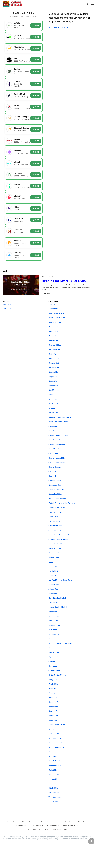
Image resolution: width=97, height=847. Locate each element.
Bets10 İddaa (53, 390)
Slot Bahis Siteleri (55, 738)
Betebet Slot (53, 340)
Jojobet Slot (53, 589)
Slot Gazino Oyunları (56, 747)
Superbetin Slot (54, 765)
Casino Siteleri (54, 471)
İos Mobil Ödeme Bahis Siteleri (60, 580)
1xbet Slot (52, 304)
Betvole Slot (53, 404)
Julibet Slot (52, 594)
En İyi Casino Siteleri (56, 508)
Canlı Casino (53, 431)
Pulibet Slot (52, 698)
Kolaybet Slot (53, 603)
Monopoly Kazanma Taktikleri (60, 643)
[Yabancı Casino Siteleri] (13, 3)
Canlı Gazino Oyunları (57, 444)
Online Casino (54, 670)
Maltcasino (52, 612)
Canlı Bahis (53, 426)
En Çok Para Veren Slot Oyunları (61, 503)
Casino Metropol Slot (56, 458)
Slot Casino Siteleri (56, 743)
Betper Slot (52, 381)
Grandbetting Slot (55, 530)
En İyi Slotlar (53, 517)
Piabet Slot (52, 688)
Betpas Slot (53, 377)
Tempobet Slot (54, 774)
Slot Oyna (52, 752)
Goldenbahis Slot (55, 526)
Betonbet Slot (53, 367)
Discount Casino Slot (56, 490)
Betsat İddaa (53, 395)
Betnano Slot (53, 363)
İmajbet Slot (53, 566)
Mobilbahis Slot (54, 634)
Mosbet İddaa (53, 648)
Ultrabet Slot (53, 788)
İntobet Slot (53, 575)
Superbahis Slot (54, 761)
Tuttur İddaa (53, 783)
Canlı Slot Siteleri (55, 449)
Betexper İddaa (54, 345)
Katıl (37, 25)
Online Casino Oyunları (57, 675)
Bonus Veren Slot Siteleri (58, 422)
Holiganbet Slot (54, 553)
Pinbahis (51, 693)
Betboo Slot (53, 331)
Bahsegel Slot (53, 327)
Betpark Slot (53, 372)
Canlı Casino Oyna (56, 440)
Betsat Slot (52, 399)
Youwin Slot (53, 802)
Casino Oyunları (54, 467)
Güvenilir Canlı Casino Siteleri (60, 535)
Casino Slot (53, 476)
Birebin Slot (47, 276)
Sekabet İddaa (54, 729)
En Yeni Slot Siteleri (56, 521)
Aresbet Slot (53, 309)
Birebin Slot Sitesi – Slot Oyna (64, 281)
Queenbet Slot (54, 702)
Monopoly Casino (55, 639)
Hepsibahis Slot (54, 548)
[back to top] (91, 841)
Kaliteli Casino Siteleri (57, 598)
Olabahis (52, 661)
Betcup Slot (53, 336)
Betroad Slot (53, 386)
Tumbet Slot (53, 779)
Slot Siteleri (52, 756)
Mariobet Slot (53, 616)
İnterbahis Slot (54, 571)
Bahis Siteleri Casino (56, 318)
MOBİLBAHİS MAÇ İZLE (58, 28)
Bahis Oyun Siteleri (56, 313)
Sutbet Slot (52, 770)
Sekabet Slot (53, 734)
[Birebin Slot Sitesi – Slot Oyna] (21, 285)
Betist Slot (52, 354)
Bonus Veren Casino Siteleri (59, 417)
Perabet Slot (53, 684)
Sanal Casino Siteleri (56, 725)
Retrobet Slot (53, 711)
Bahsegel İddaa (54, 322)
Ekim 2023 (7, 309)
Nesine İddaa (53, 652)
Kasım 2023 (7, 304)
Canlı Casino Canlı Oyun (58, 435)
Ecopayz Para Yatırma (57, 499)
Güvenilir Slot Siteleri (56, 544)
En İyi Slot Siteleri (55, 512)
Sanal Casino (53, 720)
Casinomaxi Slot (54, 481)
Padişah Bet (53, 679)
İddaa (50, 562)
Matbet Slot (53, 621)
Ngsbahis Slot (53, 657)
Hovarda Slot (53, 557)
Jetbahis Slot (53, 585)
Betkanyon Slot (54, 358)
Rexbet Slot (53, 716)
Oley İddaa (52, 666)
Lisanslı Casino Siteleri (57, 607)
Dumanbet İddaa (55, 494)
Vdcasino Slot (53, 792)
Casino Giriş (53, 453)
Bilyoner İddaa (54, 408)
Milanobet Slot (54, 625)
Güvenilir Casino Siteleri (58, 539)
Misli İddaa (52, 630)
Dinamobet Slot (54, 485)
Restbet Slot (53, 707)
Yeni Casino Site (55, 797)
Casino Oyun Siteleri (56, 462)
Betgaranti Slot (54, 349)
